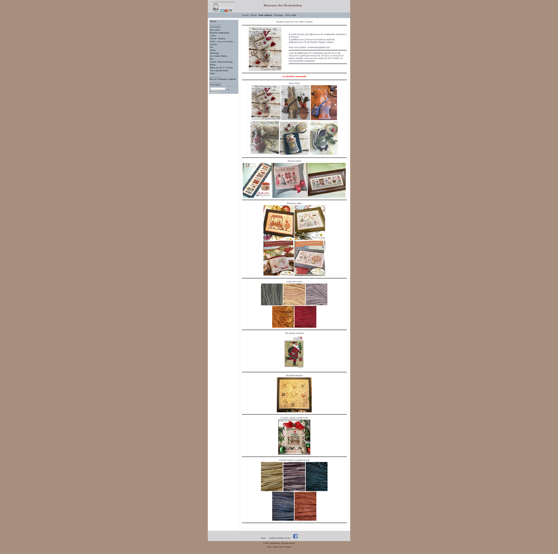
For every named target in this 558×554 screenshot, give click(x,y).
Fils (211, 47)
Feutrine (213, 44)
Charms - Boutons (218, 38)
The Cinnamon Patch (219, 70)
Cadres (213, 35)
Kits (212, 58)
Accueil (245, 15)
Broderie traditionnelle (219, 32)
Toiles (212, 73)
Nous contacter (265, 15)
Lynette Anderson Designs (221, 61)
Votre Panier (215, 84)
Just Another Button (218, 55)
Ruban (212, 64)
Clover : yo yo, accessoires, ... (223, 41)
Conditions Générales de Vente (279, 538)
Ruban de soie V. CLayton (221, 67)
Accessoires (215, 26)
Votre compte (291, 15)
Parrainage (278, 15)
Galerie (253, 15)
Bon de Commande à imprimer (223, 79)
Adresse (263, 538)
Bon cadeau (215, 29)
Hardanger (214, 53)
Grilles (213, 50)
